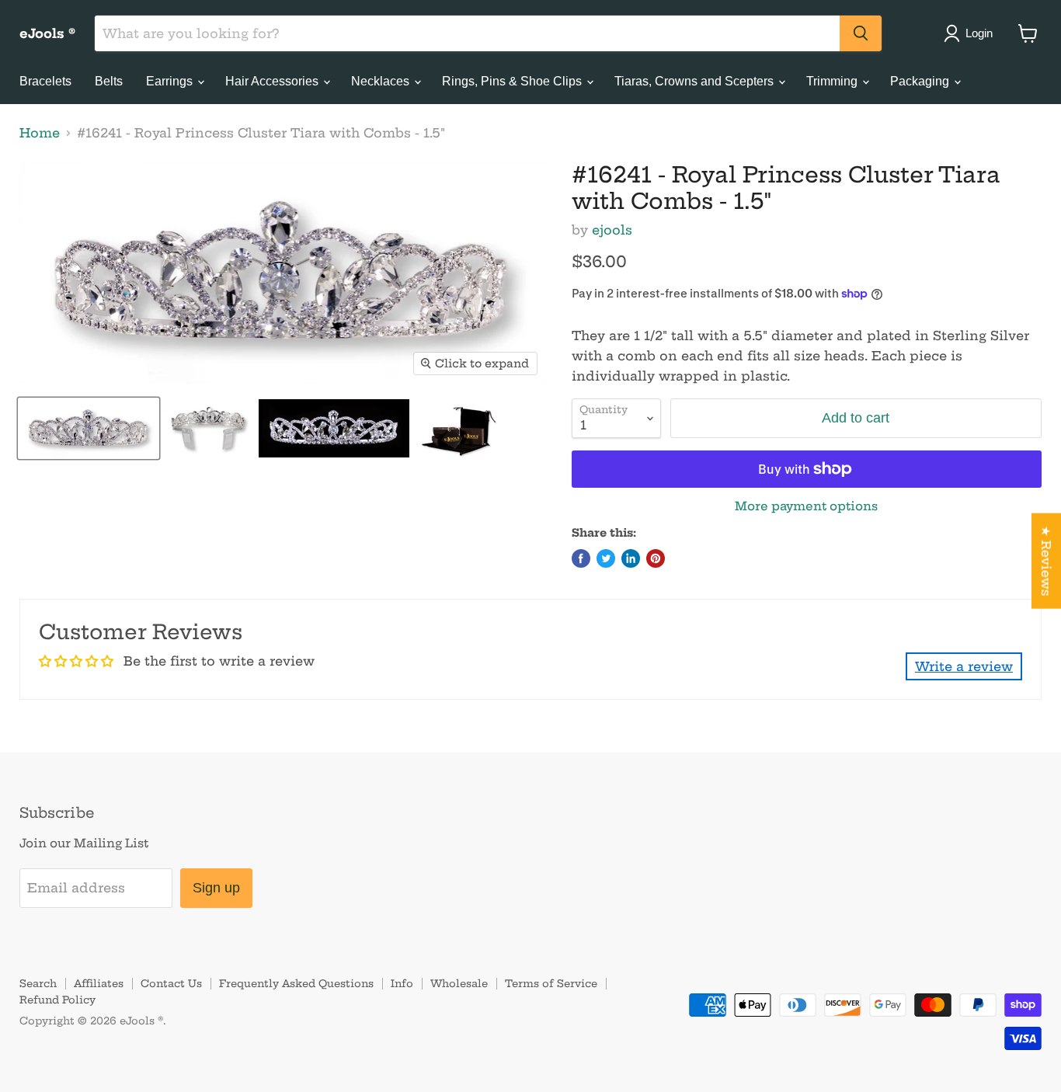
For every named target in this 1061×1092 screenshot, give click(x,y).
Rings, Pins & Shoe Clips (513, 81)
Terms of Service (551, 983)
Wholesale (459, 983)
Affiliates (98, 983)
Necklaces (381, 81)
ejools (612, 230)
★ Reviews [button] (1046, 561)
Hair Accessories (273, 81)
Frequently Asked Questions (296, 983)
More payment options (806, 506)
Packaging (921, 81)
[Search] (861, 33)
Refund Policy (57, 999)
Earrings (171, 81)
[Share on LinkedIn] (630, 558)
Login (979, 33)
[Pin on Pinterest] (655, 558)
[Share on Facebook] (581, 558)
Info (402, 983)
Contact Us (171, 983)
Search (38, 983)
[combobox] (467, 33)
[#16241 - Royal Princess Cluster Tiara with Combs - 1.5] (88, 428)
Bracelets (45, 81)
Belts (109, 81)
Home (39, 133)
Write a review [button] (964, 666)
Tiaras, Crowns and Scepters (695, 81)
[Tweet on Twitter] (606, 558)
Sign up (216, 888)
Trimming (833, 81)
